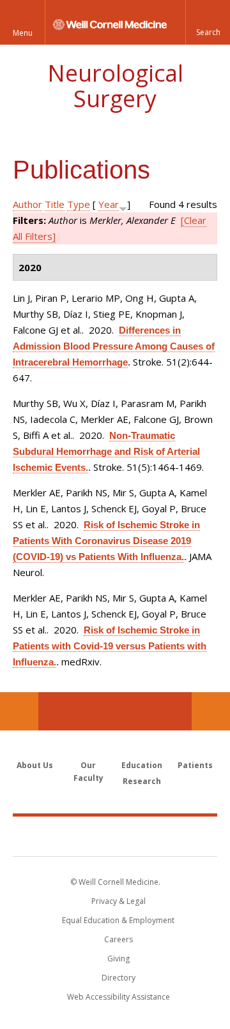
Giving (118, 958)
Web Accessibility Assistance (118, 996)
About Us (35, 765)
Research (142, 781)
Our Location (19, 711)
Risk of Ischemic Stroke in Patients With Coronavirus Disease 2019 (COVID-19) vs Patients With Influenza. (106, 540)
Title (55, 204)
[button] (207, 22)
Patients (195, 765)
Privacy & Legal (118, 901)
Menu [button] (23, 32)
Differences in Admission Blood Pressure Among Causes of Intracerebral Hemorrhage (114, 346)
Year (108, 204)
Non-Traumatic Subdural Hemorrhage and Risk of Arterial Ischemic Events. (106, 451)
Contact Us (211, 711)
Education (141, 765)
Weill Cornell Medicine (115, 835)
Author (27, 204)
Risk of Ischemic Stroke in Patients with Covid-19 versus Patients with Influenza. (109, 646)
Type (78, 204)
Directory (118, 977)
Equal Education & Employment (118, 920)
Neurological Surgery (115, 85)
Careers (118, 939)
